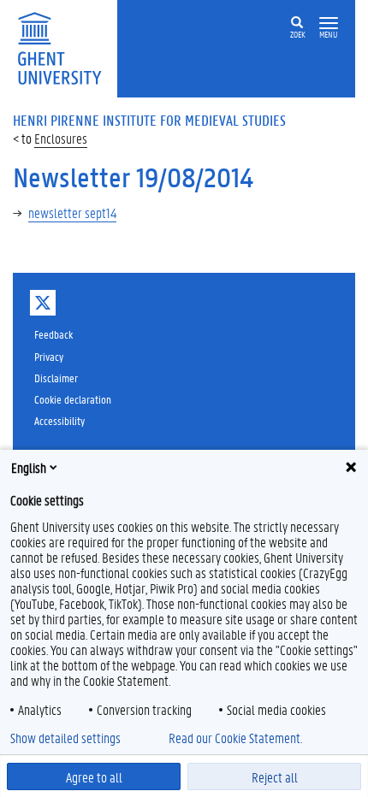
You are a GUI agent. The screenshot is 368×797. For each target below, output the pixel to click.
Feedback (53, 334)
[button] (329, 23)
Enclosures (60, 138)
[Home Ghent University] (65, 47)
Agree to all (94, 777)
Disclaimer (56, 377)
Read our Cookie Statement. (235, 738)
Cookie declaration (72, 399)
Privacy (48, 356)
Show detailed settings (65, 738)
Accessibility (59, 420)
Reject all (275, 777)
